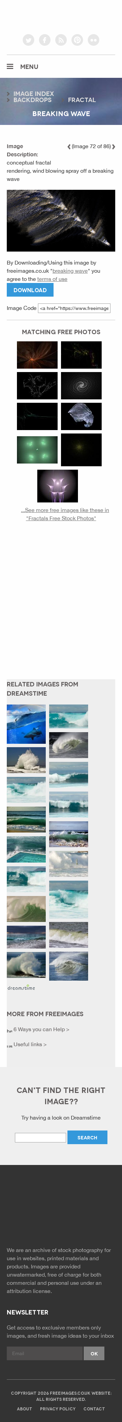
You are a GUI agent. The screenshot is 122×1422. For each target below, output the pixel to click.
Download (30, 289)
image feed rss (76, 1223)
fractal (82, 99)
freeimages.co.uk (61, 15)
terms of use (52, 279)
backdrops (33, 99)
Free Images (44, 1195)
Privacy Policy (58, 1408)
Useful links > (29, 1044)
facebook (44, 40)
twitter (28, 40)
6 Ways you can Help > (40, 1029)
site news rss (61, 1223)
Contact (94, 1408)
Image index (34, 93)
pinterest (77, 40)
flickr (93, 40)
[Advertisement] (61, 605)
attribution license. (29, 1291)
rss (61, 40)
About (24, 1408)
